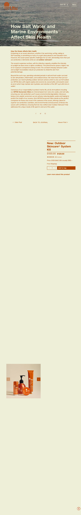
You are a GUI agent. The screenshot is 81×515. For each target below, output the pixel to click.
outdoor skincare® (45, 60)
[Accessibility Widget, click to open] (78, 508)
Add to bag (62, 168)
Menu (74, 5)
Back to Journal (40, 122)
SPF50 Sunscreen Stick (22, 92)
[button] (8, 379)
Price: (49, 160)
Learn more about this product (58, 174)
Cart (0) (63, 4)
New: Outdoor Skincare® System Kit (59, 146)
